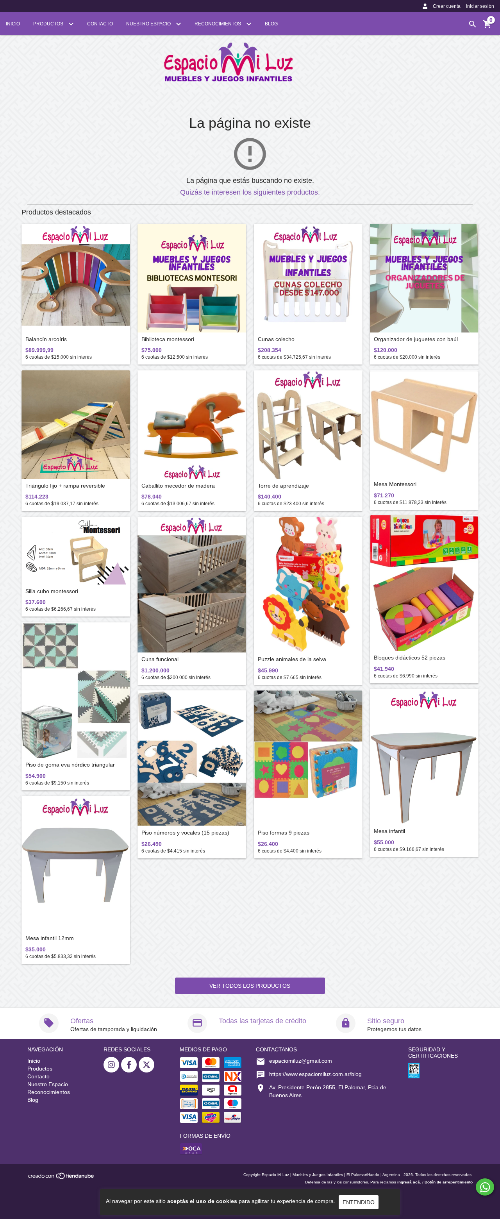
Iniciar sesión (480, 6)
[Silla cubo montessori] (75, 550)
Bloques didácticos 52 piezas (409, 658)
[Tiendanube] (61, 1178)
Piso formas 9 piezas (283, 833)
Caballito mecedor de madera (178, 486)
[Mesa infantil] (424, 756)
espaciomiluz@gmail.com (300, 1061)
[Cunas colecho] (308, 278)
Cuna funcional (160, 659)
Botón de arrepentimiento (449, 1182)
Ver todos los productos (249, 986)
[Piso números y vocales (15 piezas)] (192, 758)
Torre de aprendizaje (283, 486)
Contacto (100, 24)
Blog (271, 24)
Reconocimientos (218, 24)
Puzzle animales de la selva (292, 659)
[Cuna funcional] (192, 584)
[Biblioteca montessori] (192, 278)
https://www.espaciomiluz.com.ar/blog (315, 1074)
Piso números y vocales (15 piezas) (185, 833)
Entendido (359, 1202)
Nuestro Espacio (149, 24)
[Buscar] (472, 24)
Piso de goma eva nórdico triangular (70, 765)
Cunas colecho (276, 339)
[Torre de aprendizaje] (308, 424)
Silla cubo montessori (51, 591)
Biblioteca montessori (167, 339)
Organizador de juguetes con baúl (416, 339)
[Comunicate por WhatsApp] (485, 1187)
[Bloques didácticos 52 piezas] (424, 583)
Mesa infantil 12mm (49, 938)
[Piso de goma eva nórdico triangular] (75, 690)
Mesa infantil (389, 831)
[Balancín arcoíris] (75, 278)
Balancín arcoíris (46, 339)
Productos (48, 24)
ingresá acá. (409, 1182)
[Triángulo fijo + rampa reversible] (75, 424)
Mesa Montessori (395, 484)
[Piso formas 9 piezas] (308, 758)
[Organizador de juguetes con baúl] (424, 278)
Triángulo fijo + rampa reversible (65, 486)
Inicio (13, 24)
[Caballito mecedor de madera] (192, 424)
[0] (487, 27)
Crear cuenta (447, 6)
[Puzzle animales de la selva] (308, 584)
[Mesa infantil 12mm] (75, 863)
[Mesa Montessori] (424, 423)
